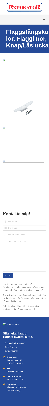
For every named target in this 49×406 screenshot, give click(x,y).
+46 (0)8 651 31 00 (15, 379)
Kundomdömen (11, 351)
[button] (44, 20)
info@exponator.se (15, 371)
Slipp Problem (11, 347)
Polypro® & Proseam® (15, 343)
